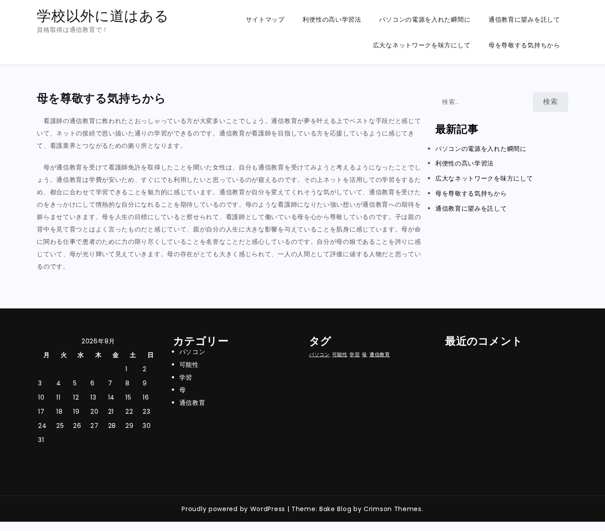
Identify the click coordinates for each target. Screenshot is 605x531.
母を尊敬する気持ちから (524, 45)
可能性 (189, 364)
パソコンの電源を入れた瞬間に (424, 19)
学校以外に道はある (103, 16)
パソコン (192, 351)
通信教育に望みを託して (524, 19)
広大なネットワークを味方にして (422, 45)
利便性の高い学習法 (331, 19)
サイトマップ (265, 19)
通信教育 (192, 402)
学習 (185, 377)
